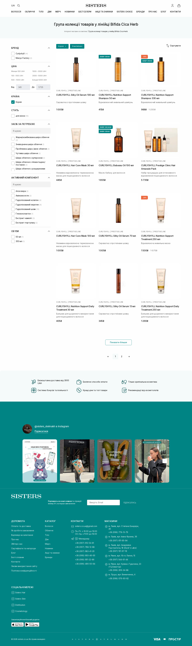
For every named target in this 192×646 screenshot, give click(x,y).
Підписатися (41, 431)
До (33, 87)
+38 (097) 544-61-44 (118, 559)
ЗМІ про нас (16, 544)
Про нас (15, 539)
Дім (46, 539)
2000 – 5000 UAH (39, 76)
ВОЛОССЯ (16, 11)
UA (13, 5)
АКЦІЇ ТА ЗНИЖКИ (104, 11)
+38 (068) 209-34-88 (118, 570)
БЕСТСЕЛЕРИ (85, 11)
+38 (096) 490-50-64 (85, 564)
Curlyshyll (61, 91)
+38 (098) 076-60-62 (119, 578)
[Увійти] (172, 5)
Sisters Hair (20, 592)
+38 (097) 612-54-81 (84, 543)
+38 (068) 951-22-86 (84, 559)
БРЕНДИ (140, 11)
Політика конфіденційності (24, 570)
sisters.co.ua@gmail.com (86, 526)
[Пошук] (18, 5)
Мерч (47, 544)
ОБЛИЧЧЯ (30, 11)
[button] (62, 46)
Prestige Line (75, 91)
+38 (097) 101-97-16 (118, 551)
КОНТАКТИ (175, 11)
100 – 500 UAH (17, 76)
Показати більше (118, 342)
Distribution (20, 605)
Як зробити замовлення (22, 530)
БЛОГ (163, 11)
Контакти (15, 561)
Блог (13, 553)
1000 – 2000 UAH (39, 71)
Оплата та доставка (21, 526)
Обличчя (49, 530)
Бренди (48, 557)
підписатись (129, 502)
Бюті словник (17, 557)
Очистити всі (77, 46)
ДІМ (50, 11)
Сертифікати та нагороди (23, 548)
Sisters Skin (20, 599)
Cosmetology (21, 611)
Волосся (49, 526)
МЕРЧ (58, 11)
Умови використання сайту (24, 566)
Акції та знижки (52, 553)
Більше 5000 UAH (39, 80)
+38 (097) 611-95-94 (118, 540)
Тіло (47, 535)
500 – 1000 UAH (17, 80)
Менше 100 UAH (17, 71)
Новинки (49, 548)
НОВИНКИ (69, 11)
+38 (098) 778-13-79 (118, 532)
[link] (179, 5)
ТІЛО (41, 11)
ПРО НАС (152, 11)
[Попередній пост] (27, 461)
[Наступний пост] (164, 461)
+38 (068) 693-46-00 (85, 555)
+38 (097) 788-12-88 (85, 547)
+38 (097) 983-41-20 (84, 551)
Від (12, 87)
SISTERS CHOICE (125, 11)
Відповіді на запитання (22, 535)
